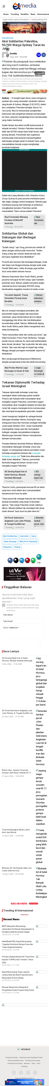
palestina (7, 547)
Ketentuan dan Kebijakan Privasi (31, 1058)
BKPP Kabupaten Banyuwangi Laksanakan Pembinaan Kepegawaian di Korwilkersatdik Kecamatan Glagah (18, 929)
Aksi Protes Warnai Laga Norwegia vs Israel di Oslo (17, 369)
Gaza (33, 536)
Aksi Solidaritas (10, 536)
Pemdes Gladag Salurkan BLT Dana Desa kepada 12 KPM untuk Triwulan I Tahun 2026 (18, 959)
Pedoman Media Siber (16, 1061)
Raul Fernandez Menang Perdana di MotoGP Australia (16, 220)
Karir (38, 1063)
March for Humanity (28, 541)
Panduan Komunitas (32, 1061)
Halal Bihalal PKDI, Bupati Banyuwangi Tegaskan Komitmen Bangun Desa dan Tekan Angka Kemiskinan (17, 944)
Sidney (17, 547)
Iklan (33, 1063)
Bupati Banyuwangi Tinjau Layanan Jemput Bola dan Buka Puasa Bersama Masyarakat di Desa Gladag (17, 975)
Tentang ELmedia (11, 1058)
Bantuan (27, 1063)
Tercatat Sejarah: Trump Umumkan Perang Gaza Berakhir (16, 298)
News (33, 14)
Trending (14, 14)
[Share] (43, 55)
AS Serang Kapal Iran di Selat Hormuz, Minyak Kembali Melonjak (16, 475)
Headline (25, 14)
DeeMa (13, 53)
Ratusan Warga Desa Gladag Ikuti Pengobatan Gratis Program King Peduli (18, 989)
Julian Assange (9, 541)
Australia (24, 536)
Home (6, 14)
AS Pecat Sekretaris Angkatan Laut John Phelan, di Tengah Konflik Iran (18, 521)
